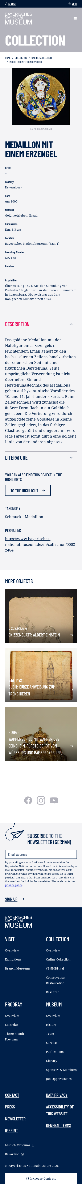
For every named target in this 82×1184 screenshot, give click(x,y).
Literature (16, 457)
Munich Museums (17, 1145)
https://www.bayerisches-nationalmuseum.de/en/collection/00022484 (40, 544)
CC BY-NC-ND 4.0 (43, 129)
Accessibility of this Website (60, 1110)
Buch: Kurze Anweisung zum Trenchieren (31, 690)
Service (51, 1043)
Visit (74, 4)
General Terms (58, 1125)
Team (50, 1034)
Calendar (11, 1025)
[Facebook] (28, 803)
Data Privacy (56, 1095)
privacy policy (13, 885)
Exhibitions (13, 959)
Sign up (11, 899)
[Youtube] (54, 803)
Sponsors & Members (61, 1070)
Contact (12, 1095)
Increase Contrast (43, 1178)
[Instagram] (41, 803)
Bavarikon (12, 1154)
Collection (21, 58)
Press (10, 1106)
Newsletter (15, 1118)
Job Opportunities (58, 1079)
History (51, 1025)
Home (8, 58)
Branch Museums (17, 968)
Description (17, 324)
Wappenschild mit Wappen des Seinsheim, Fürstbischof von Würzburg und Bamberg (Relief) (35, 745)
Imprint (11, 1130)
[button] (75, 18)
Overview (12, 950)
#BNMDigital (55, 968)
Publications (54, 1052)
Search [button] (12, 4)
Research (52, 992)
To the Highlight (24, 490)
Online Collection (42, 58)
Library (51, 1061)
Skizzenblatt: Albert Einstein (34, 634)
